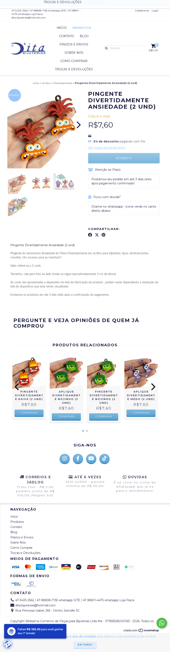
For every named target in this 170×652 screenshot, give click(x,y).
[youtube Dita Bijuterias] (91, 459)
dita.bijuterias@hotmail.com (28, 17)
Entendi (85, 644)
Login (155, 10)
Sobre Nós (74, 53)
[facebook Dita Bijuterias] (78, 459)
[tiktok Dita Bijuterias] (104, 459)
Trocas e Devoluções (74, 69)
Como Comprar (73, 61)
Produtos (82, 28)
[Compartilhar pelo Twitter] (97, 235)
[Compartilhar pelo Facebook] (90, 235)
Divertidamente (62, 83)
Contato (66, 36)
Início (62, 28)
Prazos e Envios (74, 44)
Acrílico (46, 83)
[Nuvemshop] (141, 631)
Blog (84, 36)
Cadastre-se (142, 10)
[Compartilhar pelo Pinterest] (103, 235)
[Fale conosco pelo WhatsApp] (162, 623)
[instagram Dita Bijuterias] (65, 459)
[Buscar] (105, 48)
